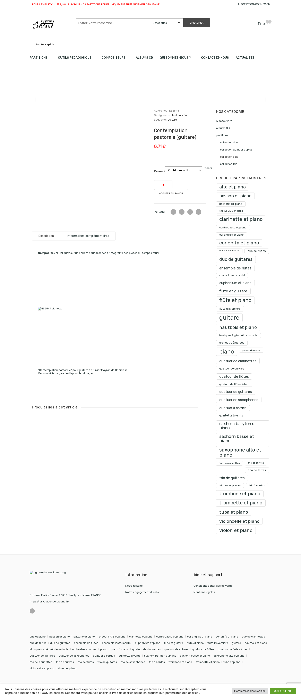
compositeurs (114, 57)
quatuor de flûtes (234, 376)
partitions (51, 86)
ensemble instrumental (232, 275)
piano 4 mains (251, 350)
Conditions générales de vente (213, 585)
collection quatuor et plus (236, 149)
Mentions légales (204, 592)
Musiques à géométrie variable (238, 335)
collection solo (72, 86)
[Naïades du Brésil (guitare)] (32, 99)
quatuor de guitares (235, 392)
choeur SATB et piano (231, 211)
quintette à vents (231, 415)
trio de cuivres (256, 463)
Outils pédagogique (74, 57)
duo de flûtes (257, 251)
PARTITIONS (39, 57)
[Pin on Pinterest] (198, 212)
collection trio (228, 163)
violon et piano (235, 530)
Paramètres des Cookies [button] (250, 690)
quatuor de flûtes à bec (234, 384)
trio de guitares (232, 478)
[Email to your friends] (190, 212)
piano (226, 351)
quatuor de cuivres (231, 368)
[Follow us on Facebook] (32, 611)
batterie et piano (230, 204)
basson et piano (235, 195)
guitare (172, 119)
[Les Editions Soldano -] (51, 24)
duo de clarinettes (229, 250)
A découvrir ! (224, 120)
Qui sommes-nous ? (175, 57)
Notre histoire (134, 585)
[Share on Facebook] (181, 212)
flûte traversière (230, 308)
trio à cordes (257, 485)
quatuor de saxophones (238, 400)
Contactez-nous (215, 57)
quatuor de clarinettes (237, 361)
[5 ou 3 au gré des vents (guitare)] (268, 99)
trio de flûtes (257, 470)
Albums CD (144, 57)
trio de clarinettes (229, 463)
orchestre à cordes (231, 342)
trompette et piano (240, 503)
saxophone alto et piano (240, 452)
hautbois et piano (238, 327)
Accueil (34, 86)
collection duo (229, 142)
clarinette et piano (241, 219)
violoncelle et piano (239, 521)
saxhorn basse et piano (236, 438)
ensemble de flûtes (235, 268)
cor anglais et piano (231, 234)
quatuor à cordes (233, 408)
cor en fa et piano (239, 243)
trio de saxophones (230, 485)
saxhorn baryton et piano (237, 425)
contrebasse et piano (233, 227)
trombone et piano (239, 493)
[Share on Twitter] (173, 212)
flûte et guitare (233, 291)
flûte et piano (235, 300)
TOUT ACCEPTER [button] (283, 690)
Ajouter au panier (171, 193)
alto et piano (232, 186)
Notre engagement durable (142, 592)
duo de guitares (235, 259)
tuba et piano (233, 512)
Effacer (207, 168)
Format (159, 171)
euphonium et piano (235, 283)
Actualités (245, 57)
